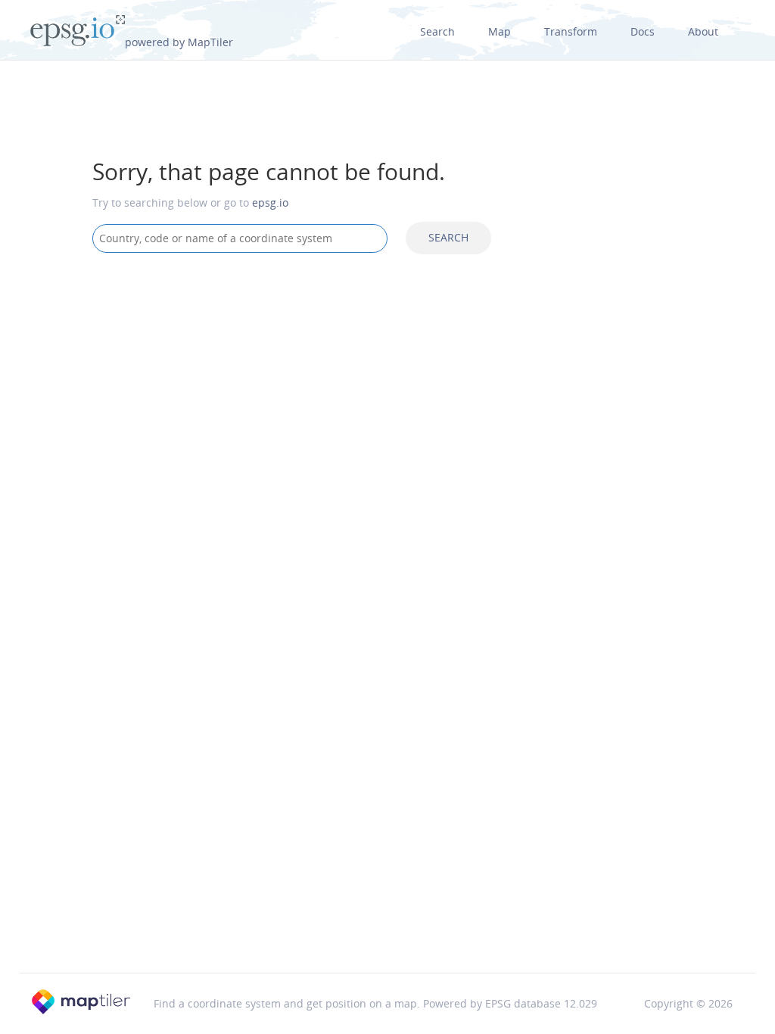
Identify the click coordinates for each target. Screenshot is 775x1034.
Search (437, 31)
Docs (642, 31)
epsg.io (270, 202)
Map (499, 31)
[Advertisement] (387, 386)
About (703, 31)
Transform (570, 31)
